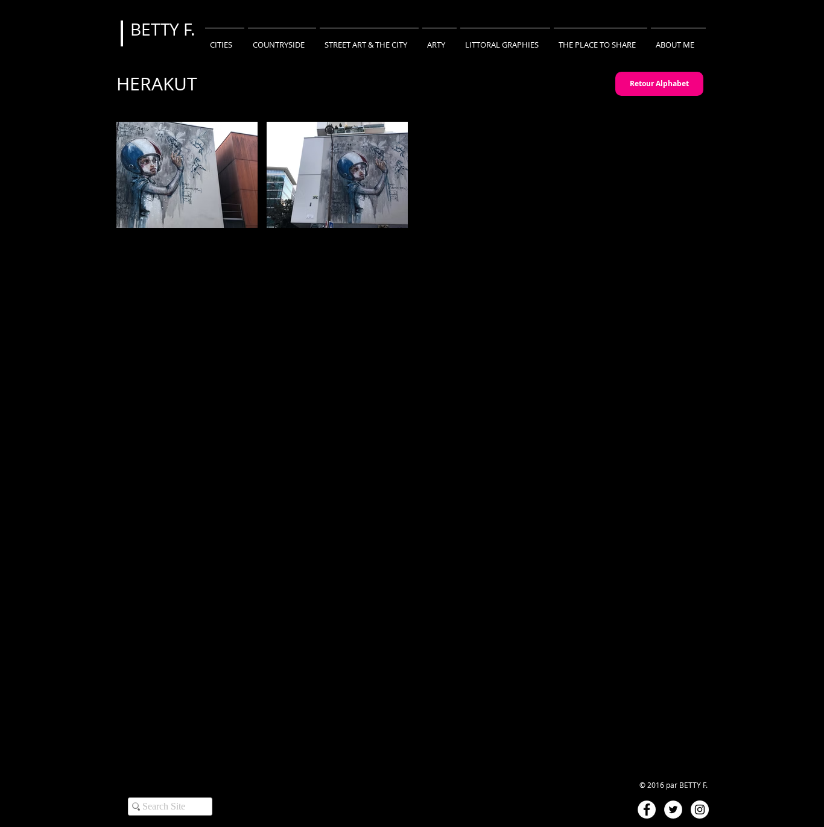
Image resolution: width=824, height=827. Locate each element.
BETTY (156, 29)
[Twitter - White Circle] (673, 809)
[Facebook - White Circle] (647, 809)
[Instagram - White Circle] (700, 809)
